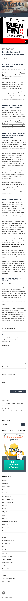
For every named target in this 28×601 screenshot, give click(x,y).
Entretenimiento (6, 496)
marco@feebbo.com (7, 320)
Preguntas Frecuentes (8, 540)
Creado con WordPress (8, 597)
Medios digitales (6, 527)
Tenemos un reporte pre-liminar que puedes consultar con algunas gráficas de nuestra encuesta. (13, 125)
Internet (4, 518)
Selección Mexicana (7, 556)
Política (4, 537)
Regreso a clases (7, 543)
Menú (14, 14)
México (4, 531)
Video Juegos (6, 581)
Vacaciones (5, 575)
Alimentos (5, 483)
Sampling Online (6, 550)
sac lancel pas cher (7, 92)
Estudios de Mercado (8, 502)
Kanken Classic (13, 314)
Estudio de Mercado (7, 499)
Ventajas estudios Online (8, 578)
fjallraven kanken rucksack (9, 231)
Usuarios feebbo (6, 572)
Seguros (4, 553)
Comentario (5, 345)
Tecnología (5, 565)
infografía (4, 512)
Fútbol (4, 508)
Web (3, 382)
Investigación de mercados (9, 521)
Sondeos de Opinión (7, 562)
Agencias (4, 480)
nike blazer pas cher (15, 225)
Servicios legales (6, 559)
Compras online (6, 486)
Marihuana (5, 524)
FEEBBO (4, 505)
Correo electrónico (8, 374)
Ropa (3, 546)
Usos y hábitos (10, 328)
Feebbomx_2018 (7, 49)
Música (4, 534)
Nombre (5, 366)
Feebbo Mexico (11, 8)
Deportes (4, 490)
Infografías (5, 515)
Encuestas (5, 493)
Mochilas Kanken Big (7, 159)
